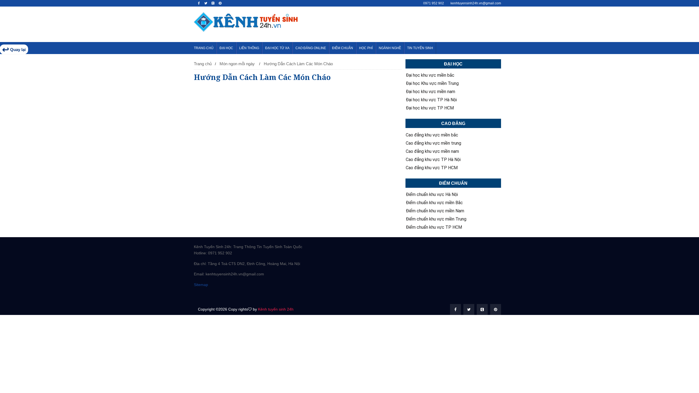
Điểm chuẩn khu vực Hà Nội (432, 194)
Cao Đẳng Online (310, 48)
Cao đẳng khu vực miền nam (432, 151)
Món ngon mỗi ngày (237, 63)
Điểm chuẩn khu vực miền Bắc (434, 202)
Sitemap (201, 284)
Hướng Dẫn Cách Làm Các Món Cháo (298, 63)
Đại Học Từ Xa (277, 48)
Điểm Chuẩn (342, 48)
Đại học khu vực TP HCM (430, 108)
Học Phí (366, 48)
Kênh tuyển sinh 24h (276, 309)
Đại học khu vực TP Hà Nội (431, 99)
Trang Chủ (204, 48)
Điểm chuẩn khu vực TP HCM (434, 227)
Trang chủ (203, 63)
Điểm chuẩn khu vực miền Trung (436, 219)
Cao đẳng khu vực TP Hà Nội (433, 159)
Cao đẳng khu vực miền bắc (432, 135)
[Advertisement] (405, 24)
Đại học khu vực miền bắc (430, 75)
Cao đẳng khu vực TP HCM (432, 167)
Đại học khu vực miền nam (430, 91)
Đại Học (226, 48)
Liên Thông (249, 48)
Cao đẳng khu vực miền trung (433, 143)
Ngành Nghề (390, 48)
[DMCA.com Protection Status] (221, 295)
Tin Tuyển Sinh (420, 48)
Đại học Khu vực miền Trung (432, 83)
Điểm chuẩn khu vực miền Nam (435, 211)
